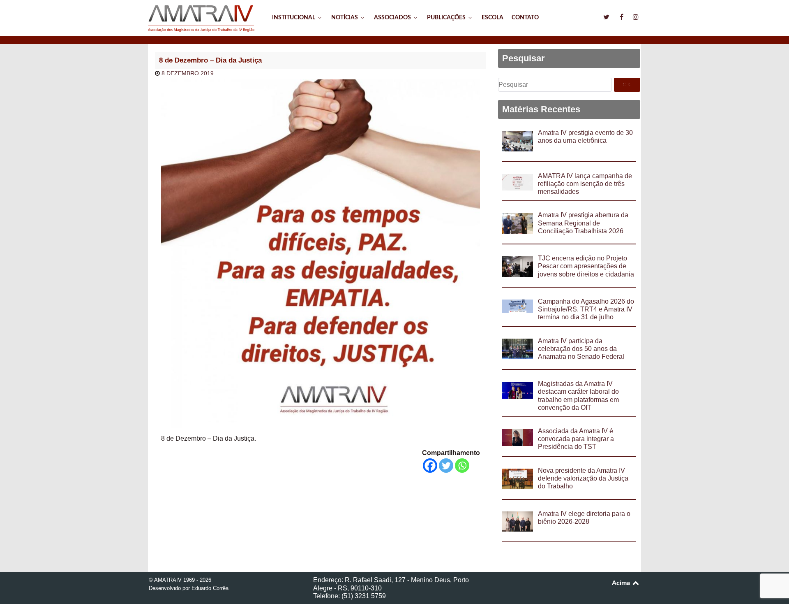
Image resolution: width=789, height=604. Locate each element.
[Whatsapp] (462, 465)
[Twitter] (446, 465)
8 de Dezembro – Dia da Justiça (210, 60)
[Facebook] (430, 465)
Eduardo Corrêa (209, 588)
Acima (622, 583)
